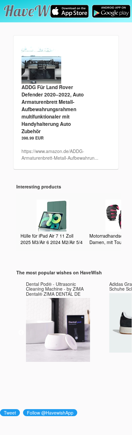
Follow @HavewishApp (50, 412)
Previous (21, 333)
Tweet (10, 412)
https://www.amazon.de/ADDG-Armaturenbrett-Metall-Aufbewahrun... (59, 154)
